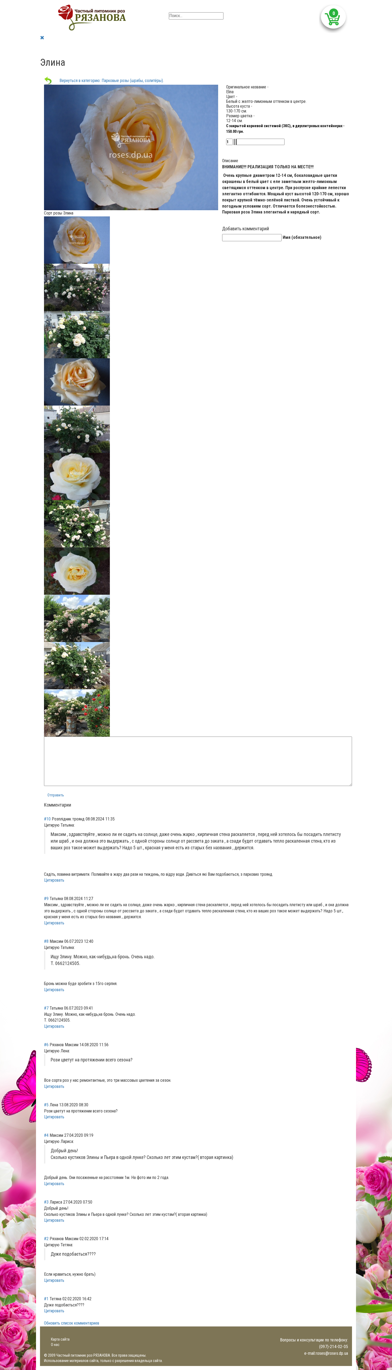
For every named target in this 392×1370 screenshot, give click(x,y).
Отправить (55, 795)
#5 (46, 1104)
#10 (47, 819)
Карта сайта (60, 1339)
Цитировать (54, 880)
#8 (46, 941)
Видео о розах (152, 48)
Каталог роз (73, 48)
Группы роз (100, 48)
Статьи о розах (187, 48)
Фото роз (125, 48)
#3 (46, 1202)
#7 (46, 1008)
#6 (46, 1044)
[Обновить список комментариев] (72, 805)
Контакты (217, 48)
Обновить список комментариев (71, 1323)
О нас (55, 1344)
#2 (46, 1238)
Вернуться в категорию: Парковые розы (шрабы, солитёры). (108, 80)
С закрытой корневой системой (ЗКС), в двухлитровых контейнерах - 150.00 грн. (285, 129)
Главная (49, 48)
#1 (46, 1298)
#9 (46, 898)
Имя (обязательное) (302, 237)
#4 (46, 1135)
